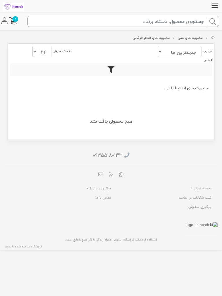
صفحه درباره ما (200, 188)
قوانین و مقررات (99, 188)
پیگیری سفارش (199, 207)
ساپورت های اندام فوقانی (151, 37)
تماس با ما (103, 198)
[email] (101, 175)
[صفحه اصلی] (213, 37)
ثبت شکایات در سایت (195, 198)
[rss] (111, 175)
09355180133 (108, 155)
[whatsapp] (121, 175)
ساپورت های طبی (190, 37)
